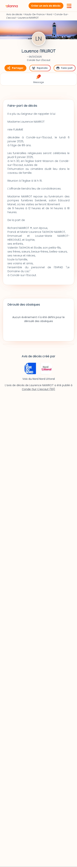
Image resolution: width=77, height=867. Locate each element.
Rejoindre (42, 68)
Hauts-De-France (34, 14)
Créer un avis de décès (45, 5)
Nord (49, 14)
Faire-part (67, 68)
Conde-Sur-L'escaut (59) (38, 389)
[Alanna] (12, 6)
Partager (17, 68)
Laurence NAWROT (39, 51)
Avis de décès (14, 14)
